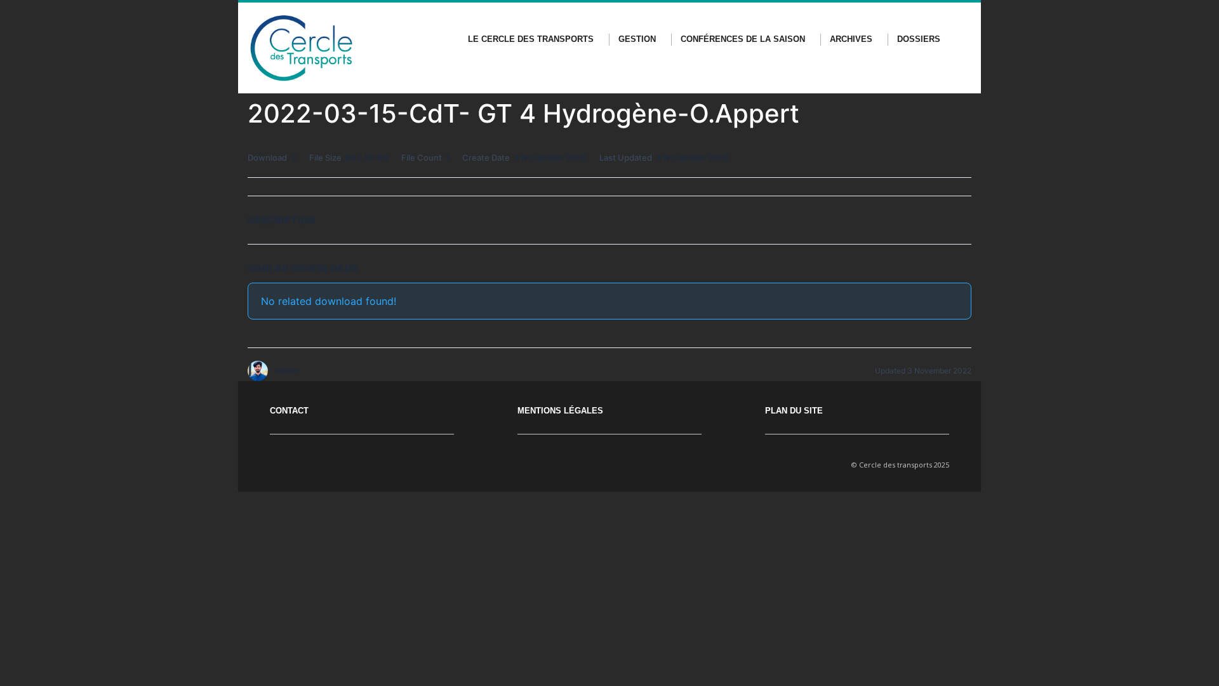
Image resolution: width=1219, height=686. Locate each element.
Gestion (637, 39)
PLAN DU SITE (794, 410)
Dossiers (918, 39)
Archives (851, 39)
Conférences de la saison (743, 39)
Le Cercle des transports (531, 39)
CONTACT (289, 410)
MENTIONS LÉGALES (560, 410)
